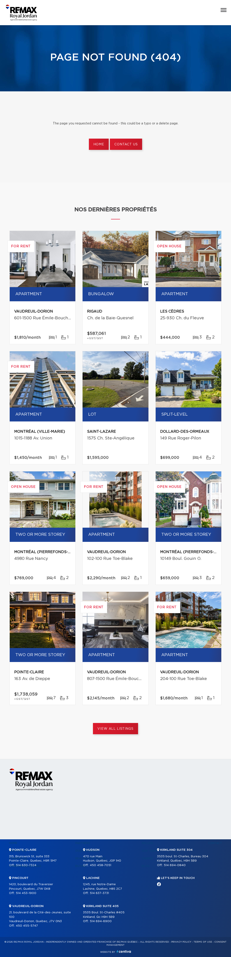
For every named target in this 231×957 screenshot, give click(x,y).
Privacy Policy (181, 942)
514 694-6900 (101, 921)
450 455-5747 (27, 925)
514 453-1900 (26, 893)
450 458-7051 (100, 865)
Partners (82, 843)
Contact (215, 843)
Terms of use (203, 942)
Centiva (124, 951)
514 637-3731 (99, 893)
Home (98, 144)
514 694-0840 (175, 865)
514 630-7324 (26, 865)
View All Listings (115, 728)
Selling (147, 843)
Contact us (126, 144)
